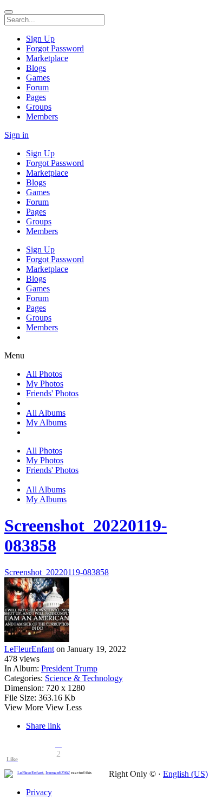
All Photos (44, 373)
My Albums (46, 422)
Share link (43, 725)
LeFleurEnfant (29, 649)
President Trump (69, 668)
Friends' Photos (52, 393)
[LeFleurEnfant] (111, 610)
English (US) (185, 773)
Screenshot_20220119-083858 (56, 572)
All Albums (45, 412)
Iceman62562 (57, 772)
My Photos (44, 383)
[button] (58, 744)
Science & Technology (84, 678)
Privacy (39, 792)
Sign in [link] (16, 134)
